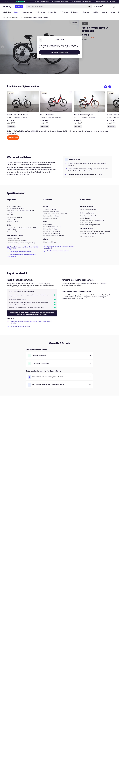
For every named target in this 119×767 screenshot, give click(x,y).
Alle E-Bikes (6, 17)
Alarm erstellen (13, 137)
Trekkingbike (14, 17)
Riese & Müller (24, 17)
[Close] (61, 1)
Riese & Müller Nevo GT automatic (38, 17)
